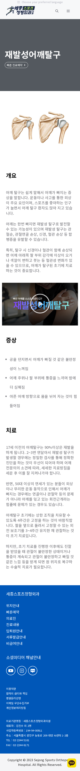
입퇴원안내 (14, 630)
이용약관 (11, 689)
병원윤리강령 (13, 698)
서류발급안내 (16, 636)
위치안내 (12, 605)
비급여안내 (14, 643)
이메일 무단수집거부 (17, 703)
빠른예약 (12, 611)
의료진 (11, 618)
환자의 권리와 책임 (16, 693)
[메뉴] (68, 11)
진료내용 (12, 624)
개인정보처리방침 (16, 708)
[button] (57, 11)
